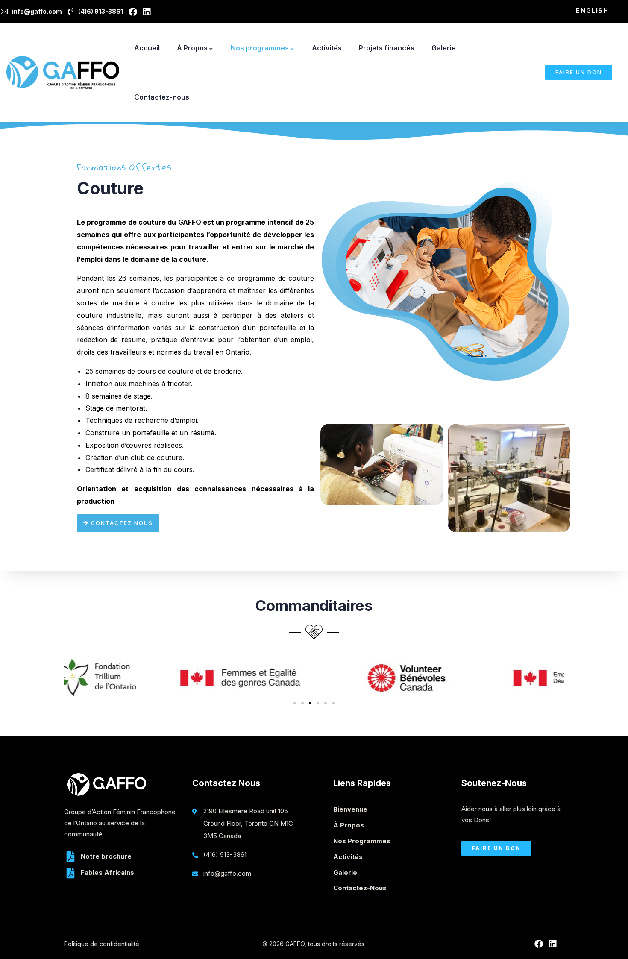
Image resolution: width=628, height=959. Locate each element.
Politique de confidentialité (101, 943)
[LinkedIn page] (148, 12)
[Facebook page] (134, 12)
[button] (73, 678)
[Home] (62, 73)
